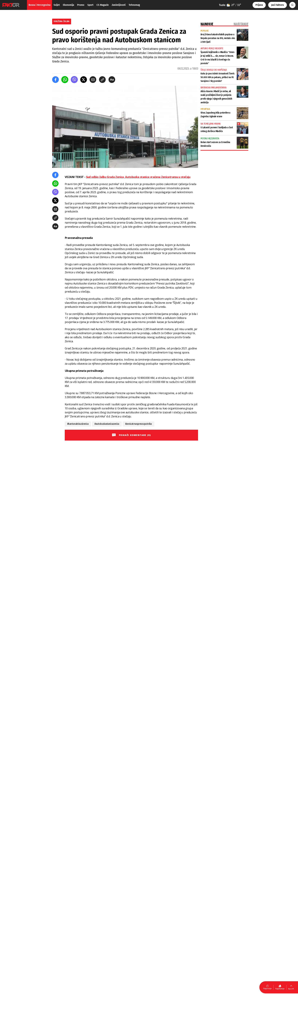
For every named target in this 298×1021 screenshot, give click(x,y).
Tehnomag (134, 5)
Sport (90, 5)
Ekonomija (68, 5)
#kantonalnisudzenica (77, 423)
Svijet (57, 5)
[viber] (74, 79)
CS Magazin (103, 5)
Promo (80, 5)
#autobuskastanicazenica (107, 423)
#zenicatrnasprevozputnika (138, 423)
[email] (92, 79)
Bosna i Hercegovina (39, 5)
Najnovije (267, 988)
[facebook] (55, 79)
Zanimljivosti (119, 5)
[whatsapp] (64, 79)
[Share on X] (83, 79)
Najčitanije (279, 988)
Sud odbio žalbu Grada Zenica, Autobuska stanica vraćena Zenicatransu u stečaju (138, 177)
